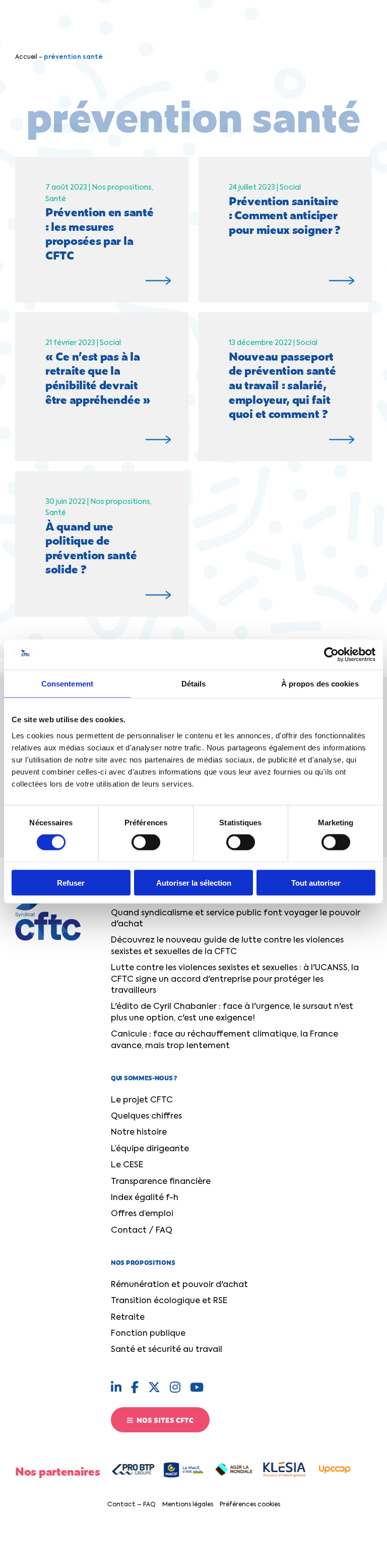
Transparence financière (161, 1182)
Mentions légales (187, 1505)
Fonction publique (148, 1334)
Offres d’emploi (142, 1214)
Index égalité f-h (144, 1198)
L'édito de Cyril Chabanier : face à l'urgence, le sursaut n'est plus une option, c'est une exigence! (232, 1012)
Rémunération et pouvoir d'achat (179, 1285)
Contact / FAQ (141, 1231)
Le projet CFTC (142, 1100)
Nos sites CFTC (164, 1420)
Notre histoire (139, 1133)
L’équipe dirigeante (150, 1149)
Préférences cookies (250, 1505)
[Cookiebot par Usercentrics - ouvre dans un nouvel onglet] (331, 654)
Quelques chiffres (146, 1116)
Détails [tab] (193, 683)
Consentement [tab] (67, 683)
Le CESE (127, 1165)
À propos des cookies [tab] (320, 683)
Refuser (71, 882)
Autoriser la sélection (193, 882)
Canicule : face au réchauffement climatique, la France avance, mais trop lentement (224, 1040)
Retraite (128, 1318)
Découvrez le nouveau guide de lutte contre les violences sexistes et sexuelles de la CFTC (227, 946)
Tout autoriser (316, 882)
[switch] (146, 842)
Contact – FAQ (131, 1505)
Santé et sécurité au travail (166, 1350)
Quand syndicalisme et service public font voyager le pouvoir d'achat (235, 918)
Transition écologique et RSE (169, 1301)
